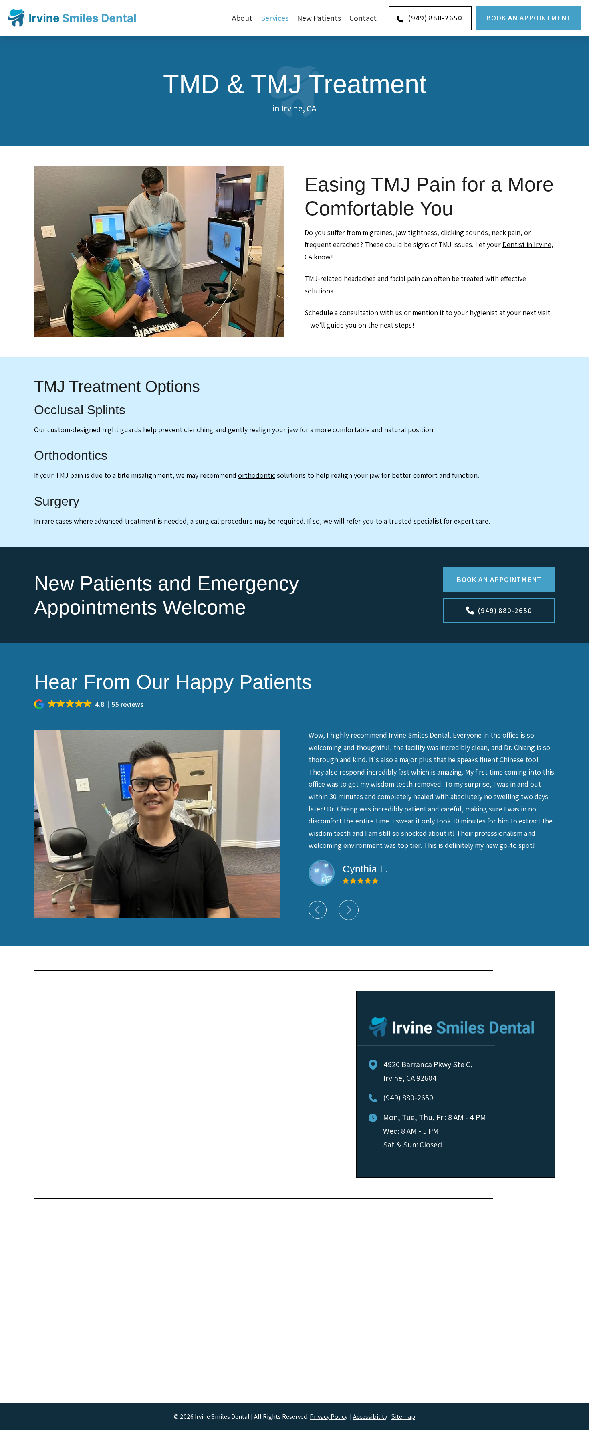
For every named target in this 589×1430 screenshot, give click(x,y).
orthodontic (256, 475)
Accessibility (370, 1416)
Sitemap (403, 1416)
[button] (89, 704)
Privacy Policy (328, 1416)
